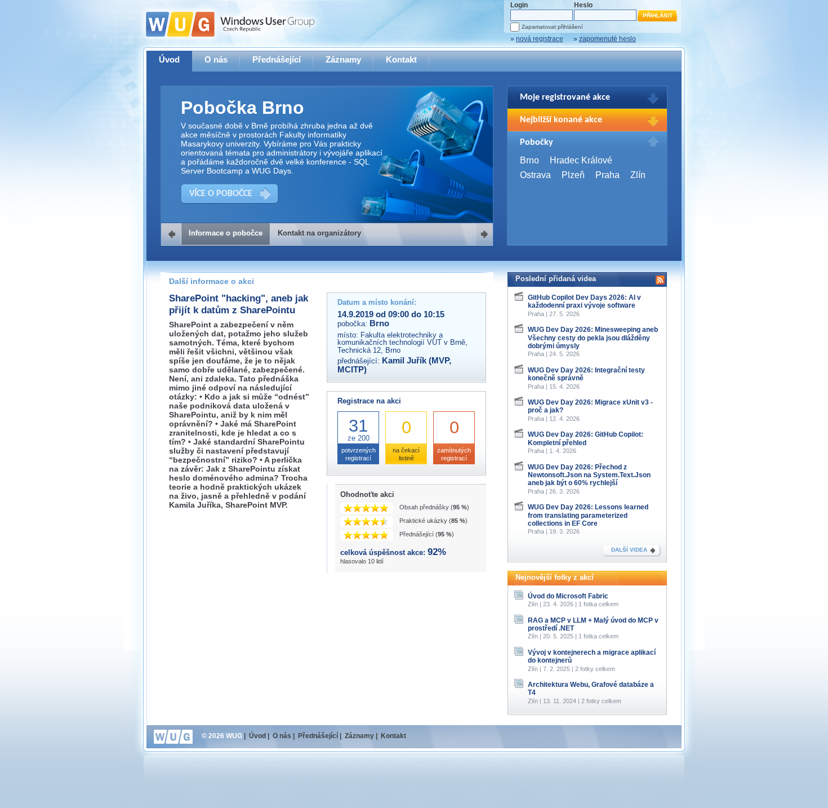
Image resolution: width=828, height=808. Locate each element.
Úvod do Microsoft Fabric (568, 596)
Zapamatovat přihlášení (552, 27)
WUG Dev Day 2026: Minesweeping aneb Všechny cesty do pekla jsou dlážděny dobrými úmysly (593, 338)
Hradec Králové (581, 160)
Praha (607, 175)
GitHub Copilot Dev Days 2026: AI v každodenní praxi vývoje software (584, 301)
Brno (529, 160)
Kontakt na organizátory (319, 233)
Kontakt (401, 59)
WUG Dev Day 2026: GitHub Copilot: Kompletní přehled (585, 438)
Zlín (638, 175)
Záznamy (343, 59)
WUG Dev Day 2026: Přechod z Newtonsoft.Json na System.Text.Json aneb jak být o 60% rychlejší (589, 475)
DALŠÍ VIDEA (629, 550)
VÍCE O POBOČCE (220, 193)
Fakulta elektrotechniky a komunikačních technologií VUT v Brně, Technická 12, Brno (402, 342)
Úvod (169, 59)
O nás (216, 59)
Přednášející (276, 59)
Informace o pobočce (225, 233)
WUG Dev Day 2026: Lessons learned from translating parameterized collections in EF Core (588, 515)
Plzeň (573, 175)
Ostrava (535, 175)
